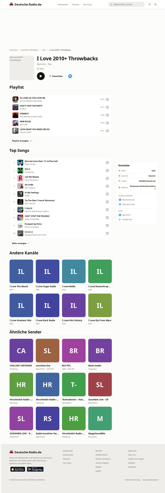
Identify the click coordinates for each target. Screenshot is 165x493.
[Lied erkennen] (70, 76)
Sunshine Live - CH (98, 399)
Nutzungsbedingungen (150, 480)
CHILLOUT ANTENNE (21, 365)
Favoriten (57, 76)
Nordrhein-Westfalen (29, 50)
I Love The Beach (19, 286)
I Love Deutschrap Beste (100, 286)
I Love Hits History (72, 320)
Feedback (132, 467)
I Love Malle (68, 286)
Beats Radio (94, 365)
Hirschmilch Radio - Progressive (47, 399)
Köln (44, 50)
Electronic (41, 64)
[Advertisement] (83, 29)
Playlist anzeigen (20, 140)
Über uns (132, 455)
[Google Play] (35, 469)
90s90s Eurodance (103, 459)
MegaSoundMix (96, 433)
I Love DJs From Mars (99, 320)
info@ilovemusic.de (147, 181)
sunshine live (43, 365)
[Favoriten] (149, 4)
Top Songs (87, 4)
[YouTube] (107, 99)
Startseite (13, 50)
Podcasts (75, 4)
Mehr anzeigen (19, 243)
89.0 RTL (66, 365)
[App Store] (17, 469)
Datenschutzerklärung (132, 480)
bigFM (98, 471)
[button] (21, 271)
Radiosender (63, 4)
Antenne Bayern (102, 463)
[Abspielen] (41, 76)
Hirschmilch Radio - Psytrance (73, 433)
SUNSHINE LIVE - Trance (21, 433)
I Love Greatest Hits (20, 320)
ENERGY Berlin (102, 455)
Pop (49, 64)
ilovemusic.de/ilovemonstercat (142, 187)
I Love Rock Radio (45, 320)
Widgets (131, 463)
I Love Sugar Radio (46, 286)
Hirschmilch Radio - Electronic (21, 399)
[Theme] (155, 4)
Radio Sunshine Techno (47, 433)
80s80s (98, 467)
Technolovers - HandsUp (73, 399)
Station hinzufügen (136, 459)
